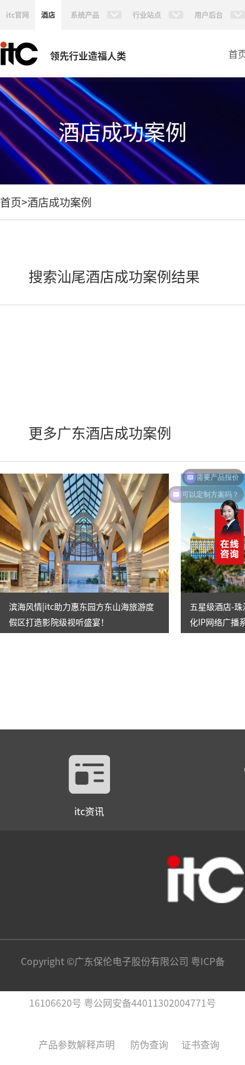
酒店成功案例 (59, 201)
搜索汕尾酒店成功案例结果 (114, 275)
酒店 (48, 15)
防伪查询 (149, 1044)
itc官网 (17, 15)
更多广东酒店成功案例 (100, 432)
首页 (10, 201)
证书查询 (200, 1044)
